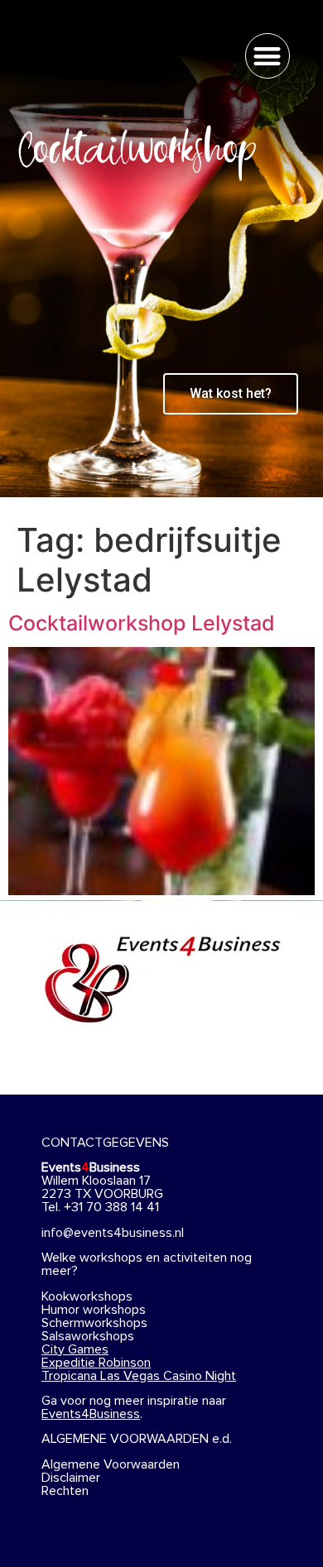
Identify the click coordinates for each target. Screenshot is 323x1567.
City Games (74, 1349)
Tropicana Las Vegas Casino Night (138, 1376)
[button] (268, 56)
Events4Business (90, 1414)
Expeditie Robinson (96, 1362)
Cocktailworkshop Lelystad (141, 623)
